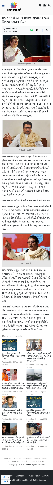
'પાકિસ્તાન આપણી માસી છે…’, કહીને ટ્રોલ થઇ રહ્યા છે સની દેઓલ (13, 413)
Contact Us (17, 459)
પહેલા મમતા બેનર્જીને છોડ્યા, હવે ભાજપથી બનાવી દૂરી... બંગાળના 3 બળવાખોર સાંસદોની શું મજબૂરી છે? (38, 357)
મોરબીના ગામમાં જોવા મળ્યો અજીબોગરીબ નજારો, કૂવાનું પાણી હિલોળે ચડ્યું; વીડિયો (36, 386)
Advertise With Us (40, 459)
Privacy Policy (27, 459)
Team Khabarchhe (38, 461)
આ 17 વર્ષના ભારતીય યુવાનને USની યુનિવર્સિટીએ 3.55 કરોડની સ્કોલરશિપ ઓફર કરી (13, 440)
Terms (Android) (13, 461)
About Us (7, 459)
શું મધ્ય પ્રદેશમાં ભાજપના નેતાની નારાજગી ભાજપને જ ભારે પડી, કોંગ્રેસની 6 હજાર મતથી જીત (13, 386)
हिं (7, 481)
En (7, 477)
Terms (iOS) (25, 461)
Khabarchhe (11, 29)
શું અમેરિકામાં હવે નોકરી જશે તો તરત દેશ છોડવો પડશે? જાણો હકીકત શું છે (38, 440)
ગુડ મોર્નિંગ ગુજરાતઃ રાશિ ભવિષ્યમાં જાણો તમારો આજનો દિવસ (13, 356)
